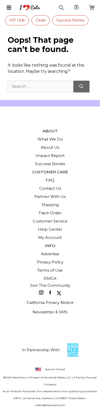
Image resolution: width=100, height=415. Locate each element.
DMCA (50, 278)
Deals (41, 20)
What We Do (50, 139)
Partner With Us (50, 196)
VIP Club (17, 20)
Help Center (50, 229)
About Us (50, 147)
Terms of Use (50, 270)
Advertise (50, 253)
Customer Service (50, 221)
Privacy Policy (50, 262)
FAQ (50, 180)
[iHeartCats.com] (27, 8)
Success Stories (70, 20)
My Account (50, 237)
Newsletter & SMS (50, 312)
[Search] (81, 86)
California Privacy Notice (50, 302)
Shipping (50, 204)
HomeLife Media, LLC (57, 377)
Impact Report (50, 155)
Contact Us (50, 188)
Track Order (50, 212)
